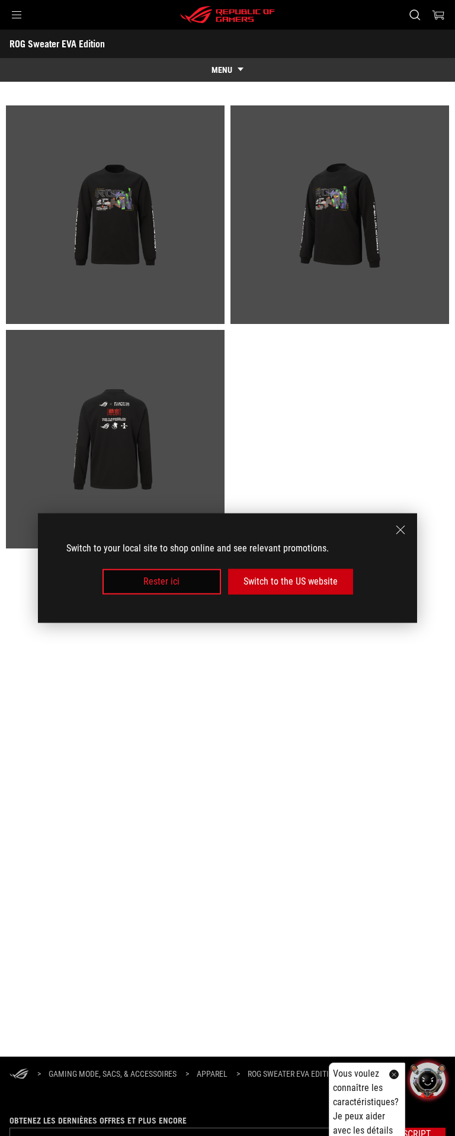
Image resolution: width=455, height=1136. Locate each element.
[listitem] (115, 214)
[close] (400, 530)
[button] (16, 15)
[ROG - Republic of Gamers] (227, 15)
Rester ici (161, 581)
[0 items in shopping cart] (438, 15)
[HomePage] (18, 1074)
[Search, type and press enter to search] (414, 15)
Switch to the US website (290, 581)
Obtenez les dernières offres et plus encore (98, 1120)
